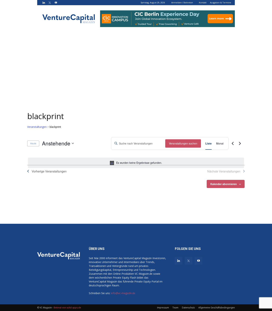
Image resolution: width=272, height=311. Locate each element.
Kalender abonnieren (223, 184)
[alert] (136, 163)
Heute (33, 143)
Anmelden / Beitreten (182, 2)
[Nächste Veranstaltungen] (240, 143)
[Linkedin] (43, 2)
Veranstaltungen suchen (183, 143)
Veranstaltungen (37, 127)
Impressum (163, 307)
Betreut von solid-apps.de (67, 307)
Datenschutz (188, 307)
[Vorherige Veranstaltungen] (232, 143)
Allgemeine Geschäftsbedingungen (216, 307)
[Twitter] (50, 2)
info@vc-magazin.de (123, 293)
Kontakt (202, 2)
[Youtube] (56, 2)
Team (175, 307)
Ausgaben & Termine (220, 2)
